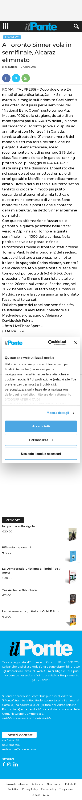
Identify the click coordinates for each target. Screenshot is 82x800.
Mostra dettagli (58, 413)
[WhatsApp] (25, 78)
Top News (12, 37)
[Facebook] (6, 78)
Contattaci (13, 789)
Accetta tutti (41, 426)
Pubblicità (70, 783)
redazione (11, 66)
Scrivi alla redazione (17, 783)
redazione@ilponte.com (19, 749)
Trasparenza (66, 789)
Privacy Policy (30, 789)
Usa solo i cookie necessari (41, 453)
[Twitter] (16, 78)
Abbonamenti (54, 783)
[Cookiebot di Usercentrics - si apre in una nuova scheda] (49, 343)
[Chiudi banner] (75, 342)
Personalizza (38, 440)
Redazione (38, 783)
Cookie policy (48, 789)
